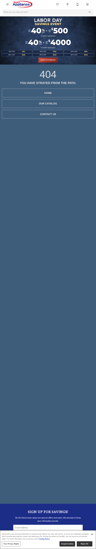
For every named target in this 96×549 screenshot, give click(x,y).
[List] (57, 4)
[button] (7, 4)
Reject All (84, 544)
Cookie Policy (44, 539)
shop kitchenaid (48, 60)
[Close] (92, 534)
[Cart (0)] (87, 4)
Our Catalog (48, 103)
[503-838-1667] (77, 4)
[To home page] (22, 4)
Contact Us (48, 114)
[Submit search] (89, 12)
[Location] (67, 4)
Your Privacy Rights (11, 544)
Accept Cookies (67, 544)
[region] (48, 539)
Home (48, 93)
